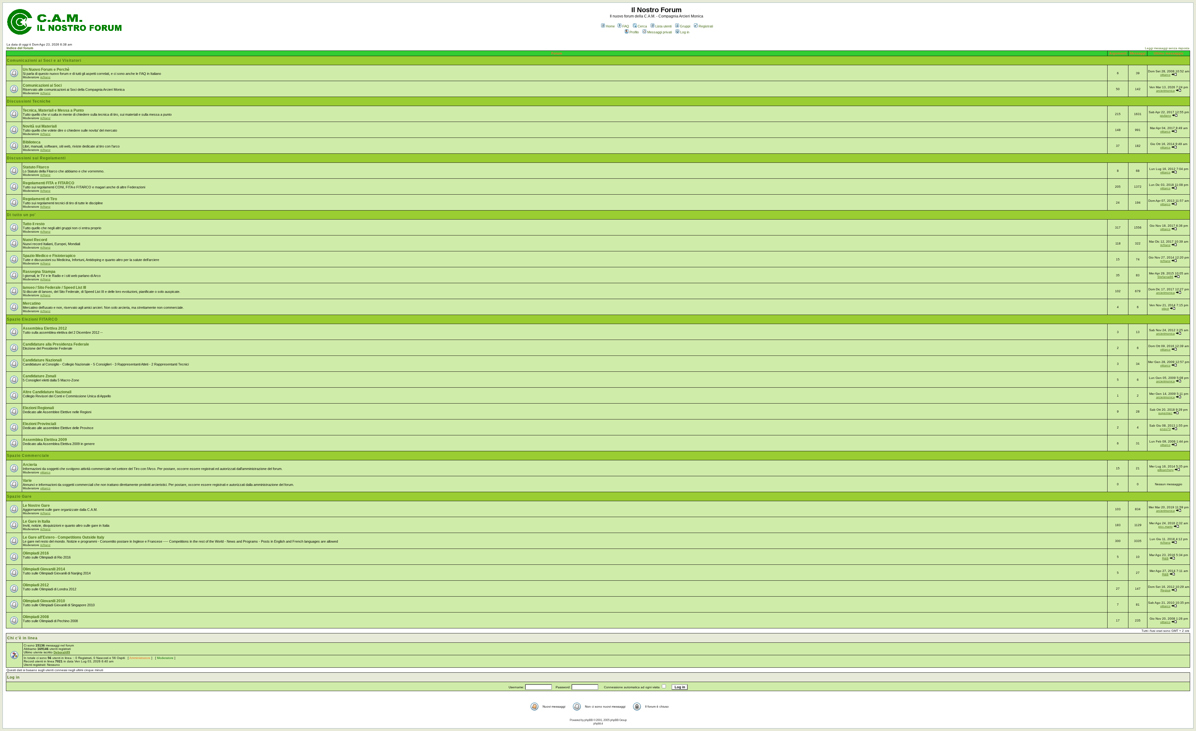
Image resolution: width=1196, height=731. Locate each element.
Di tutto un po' (21, 215)
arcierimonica (1165, 90)
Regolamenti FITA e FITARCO (48, 183)
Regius (1165, 590)
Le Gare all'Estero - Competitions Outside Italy (63, 537)
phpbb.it (598, 723)
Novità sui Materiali (40, 126)
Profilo (634, 32)
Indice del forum (20, 48)
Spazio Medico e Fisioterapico (49, 256)
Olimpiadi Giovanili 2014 (44, 569)
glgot (1165, 308)
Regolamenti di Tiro (40, 199)
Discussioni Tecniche (29, 101)
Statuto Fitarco (36, 167)
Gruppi (685, 26)
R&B (1165, 558)
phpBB (588, 720)
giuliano (1165, 115)
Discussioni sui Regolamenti (36, 158)
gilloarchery (1165, 470)
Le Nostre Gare (36, 505)
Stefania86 (1165, 276)
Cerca (642, 26)
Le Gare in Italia (36, 521)
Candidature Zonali (39, 376)
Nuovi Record (35, 240)
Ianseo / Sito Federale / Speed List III (54, 287)
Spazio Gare (19, 496)
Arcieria (30, 464)
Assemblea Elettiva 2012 (45, 328)
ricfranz (45, 77)
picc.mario (1165, 526)
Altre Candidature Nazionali (47, 392)
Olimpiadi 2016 (36, 553)
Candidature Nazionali (42, 360)
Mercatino (31, 303)
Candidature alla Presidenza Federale (56, 344)
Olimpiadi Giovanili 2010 (44, 601)
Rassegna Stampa (39, 271)
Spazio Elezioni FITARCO (32, 319)
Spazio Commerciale (28, 455)
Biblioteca (31, 142)
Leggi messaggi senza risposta (1167, 48)
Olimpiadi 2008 (36, 617)
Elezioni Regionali (38, 408)
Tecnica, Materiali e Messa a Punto (53, 110)
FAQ (625, 26)
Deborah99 (62, 652)
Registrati (706, 26)
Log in (684, 32)
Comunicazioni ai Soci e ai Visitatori (44, 60)
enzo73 (1165, 429)
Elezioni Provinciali (39, 424)
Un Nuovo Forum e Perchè (46, 69)
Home (610, 26)
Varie (27, 480)
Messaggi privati (659, 32)
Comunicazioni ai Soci (42, 85)
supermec (1165, 413)
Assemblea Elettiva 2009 (45, 440)
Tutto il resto (34, 224)
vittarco (1165, 74)
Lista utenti (663, 26)
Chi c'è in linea (22, 638)
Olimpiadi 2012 (36, 585)
